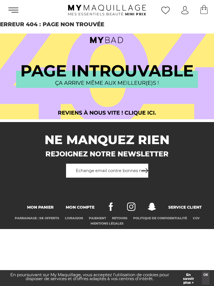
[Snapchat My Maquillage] (152, 208)
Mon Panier (40, 207)
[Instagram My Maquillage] (131, 208)
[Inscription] (143, 169)
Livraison (74, 218)
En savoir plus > (188, 279)
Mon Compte (80, 207)
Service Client (185, 207)
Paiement (97, 218)
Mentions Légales (107, 223)
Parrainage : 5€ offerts (37, 218)
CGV (196, 218)
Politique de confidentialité (160, 218)
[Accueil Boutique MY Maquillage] (107, 76)
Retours (119, 218)
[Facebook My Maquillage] (111, 208)
